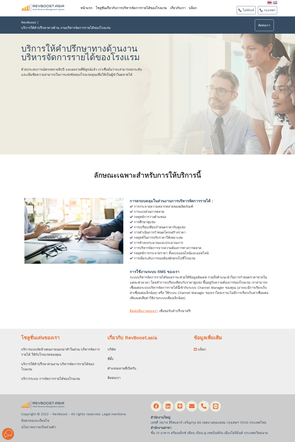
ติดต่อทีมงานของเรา (144, 311)
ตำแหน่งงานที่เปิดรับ (122, 368)
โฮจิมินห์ (247, 10)
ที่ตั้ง (110, 359)
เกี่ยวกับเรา (178, 8)
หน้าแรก (86, 8)
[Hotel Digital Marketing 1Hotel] (42, 2)
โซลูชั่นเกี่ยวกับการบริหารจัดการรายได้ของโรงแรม (131, 8)
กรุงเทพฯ (269, 10)
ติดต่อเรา (264, 25)
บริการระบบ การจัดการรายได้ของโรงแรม (50, 379)
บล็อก (193, 8)
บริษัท (112, 349)
